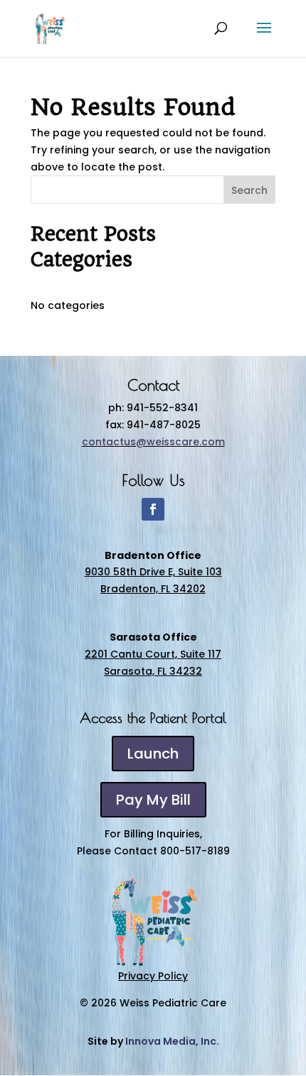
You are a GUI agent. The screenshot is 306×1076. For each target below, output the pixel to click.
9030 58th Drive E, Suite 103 (153, 572)
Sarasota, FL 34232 (153, 671)
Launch (153, 753)
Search (249, 190)
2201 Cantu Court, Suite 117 (153, 654)
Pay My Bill (153, 800)
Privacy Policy (153, 976)
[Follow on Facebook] (153, 509)
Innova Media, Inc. (172, 1041)
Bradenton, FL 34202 (153, 589)
